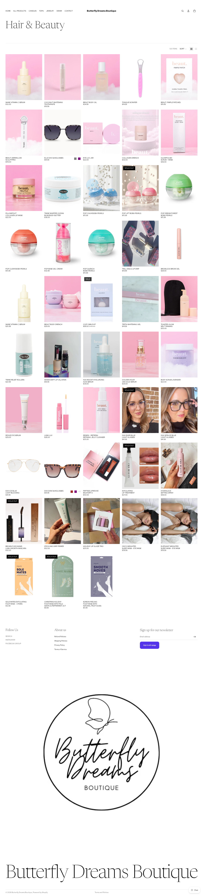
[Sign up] (194, 637)
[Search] (183, 11)
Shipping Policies (60, 641)
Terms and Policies (101, 892)
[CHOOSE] (115, 95)
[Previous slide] (126, 77)
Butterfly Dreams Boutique (22, 892)
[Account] (188, 11)
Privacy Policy (59, 645)
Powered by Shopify (40, 892)
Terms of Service (60, 649)
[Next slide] (154, 77)
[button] (183, 49)
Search (9, 636)
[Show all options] (79, 491)
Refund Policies (60, 636)
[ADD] (37, 95)
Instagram (10, 640)
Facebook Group (13, 643)
